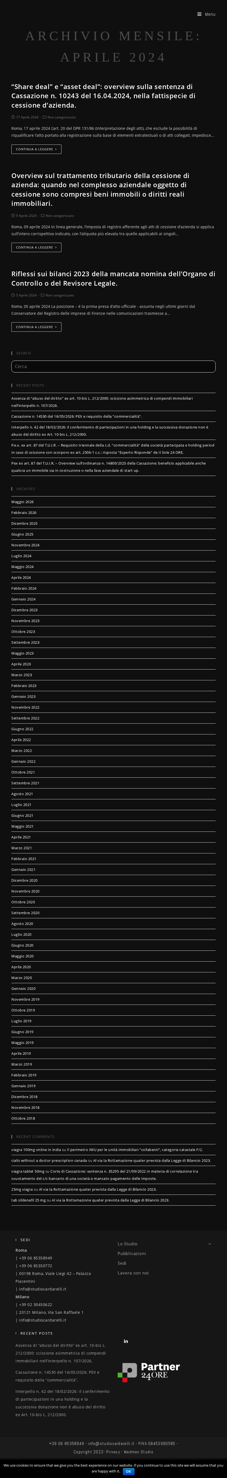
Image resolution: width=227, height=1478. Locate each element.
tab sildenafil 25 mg (28, 1200)
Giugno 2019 (22, 1031)
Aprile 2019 (21, 1053)
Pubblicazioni (132, 1253)
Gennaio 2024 (23, 599)
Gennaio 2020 (23, 988)
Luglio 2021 (21, 804)
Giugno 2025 (22, 534)
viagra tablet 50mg (27, 1171)
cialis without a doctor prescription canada (49, 1160)
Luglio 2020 (21, 934)
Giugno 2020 (22, 945)
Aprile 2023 (21, 663)
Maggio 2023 (22, 653)
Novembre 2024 (25, 544)
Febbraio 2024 (24, 588)
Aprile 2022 (21, 739)
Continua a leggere (34, 149)
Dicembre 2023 (24, 609)
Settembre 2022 (25, 718)
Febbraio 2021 (24, 858)
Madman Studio (138, 1451)
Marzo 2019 (21, 1064)
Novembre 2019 (25, 999)
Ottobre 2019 (23, 1010)
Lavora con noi (133, 1273)
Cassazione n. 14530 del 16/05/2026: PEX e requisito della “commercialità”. (76, 416)
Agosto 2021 (22, 793)
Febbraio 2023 (24, 685)
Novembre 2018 (25, 1107)
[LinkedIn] (126, 1340)
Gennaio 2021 (23, 869)
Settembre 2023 (25, 642)
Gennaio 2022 (23, 761)
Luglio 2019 (21, 1020)
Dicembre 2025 (24, 523)
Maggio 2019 (22, 1042)
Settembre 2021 (25, 782)
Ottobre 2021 (23, 772)
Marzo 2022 (21, 750)
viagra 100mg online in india (36, 1149)
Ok (128, 1472)
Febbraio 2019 (24, 1075)
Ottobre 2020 (23, 901)
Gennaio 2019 (23, 1085)
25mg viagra (22, 1189)
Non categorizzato (62, 117)
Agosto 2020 (22, 923)
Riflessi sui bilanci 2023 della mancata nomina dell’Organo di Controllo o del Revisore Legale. (113, 278)
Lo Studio (128, 1243)
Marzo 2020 (21, 977)
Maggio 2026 (22, 501)
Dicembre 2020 (24, 880)
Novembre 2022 (25, 707)
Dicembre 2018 (24, 1096)
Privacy (113, 1451)
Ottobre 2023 (23, 631)
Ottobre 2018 (23, 1118)
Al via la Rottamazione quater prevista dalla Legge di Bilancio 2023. (152, 1160)
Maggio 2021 (22, 826)
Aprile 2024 (21, 577)
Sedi (122, 1263)
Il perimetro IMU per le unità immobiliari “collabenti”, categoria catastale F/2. (135, 1149)
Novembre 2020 (25, 891)
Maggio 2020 (22, 956)
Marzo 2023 (21, 674)
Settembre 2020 (25, 912)
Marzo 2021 (21, 847)
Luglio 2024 (21, 555)
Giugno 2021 (22, 815)
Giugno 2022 (22, 728)
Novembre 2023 (25, 620)
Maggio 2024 (22, 566)
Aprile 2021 (21, 837)
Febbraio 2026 (24, 512)
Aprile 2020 (21, 966)
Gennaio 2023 (23, 696)
